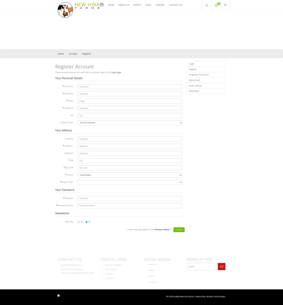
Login (191, 63)
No (89, 221)
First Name (68, 86)
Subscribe (69, 221)
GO (222, 266)
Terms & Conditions (113, 265)
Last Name (68, 93)
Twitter (151, 270)
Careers (160, 5)
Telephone (68, 108)
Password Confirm (65, 205)
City (71, 160)
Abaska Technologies (216, 296)
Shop (148, 5)
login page (116, 72)
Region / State (67, 182)
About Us (124, 5)
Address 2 (69, 153)
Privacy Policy (111, 269)
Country (69, 175)
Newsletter (194, 91)
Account (73, 53)
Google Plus (153, 282)
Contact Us (110, 278)
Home (111, 5)
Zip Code (69, 167)
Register (86, 53)
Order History (195, 85)
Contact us (175, 5)
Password (69, 198)
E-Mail (70, 101)
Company (69, 138)
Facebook (152, 264)
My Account (194, 80)
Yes (81, 221)
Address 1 (69, 146)
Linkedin (151, 276)
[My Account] (206, 5)
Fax (71, 115)
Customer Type (66, 122)
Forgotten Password (198, 74)
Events (137, 5)
